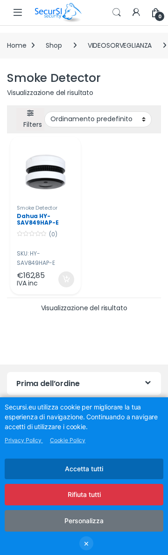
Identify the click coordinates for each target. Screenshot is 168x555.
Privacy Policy (24, 440)
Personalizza (84, 521)
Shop (54, 45)
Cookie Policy (67, 440)
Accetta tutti (84, 469)
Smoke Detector (37, 208)
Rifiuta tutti (84, 494)
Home (16, 45)
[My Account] (136, 12)
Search (117, 12)
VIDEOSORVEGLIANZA (120, 45)
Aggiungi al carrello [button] (60, 279)
